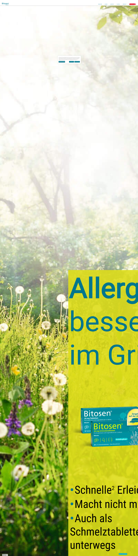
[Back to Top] (136, 554)
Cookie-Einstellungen (77, 61)
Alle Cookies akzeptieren (62, 61)
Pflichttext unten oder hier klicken (5, 555)
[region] (69, 60)
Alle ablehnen (71, 61)
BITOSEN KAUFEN (132, 4)
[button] (132, 4)
